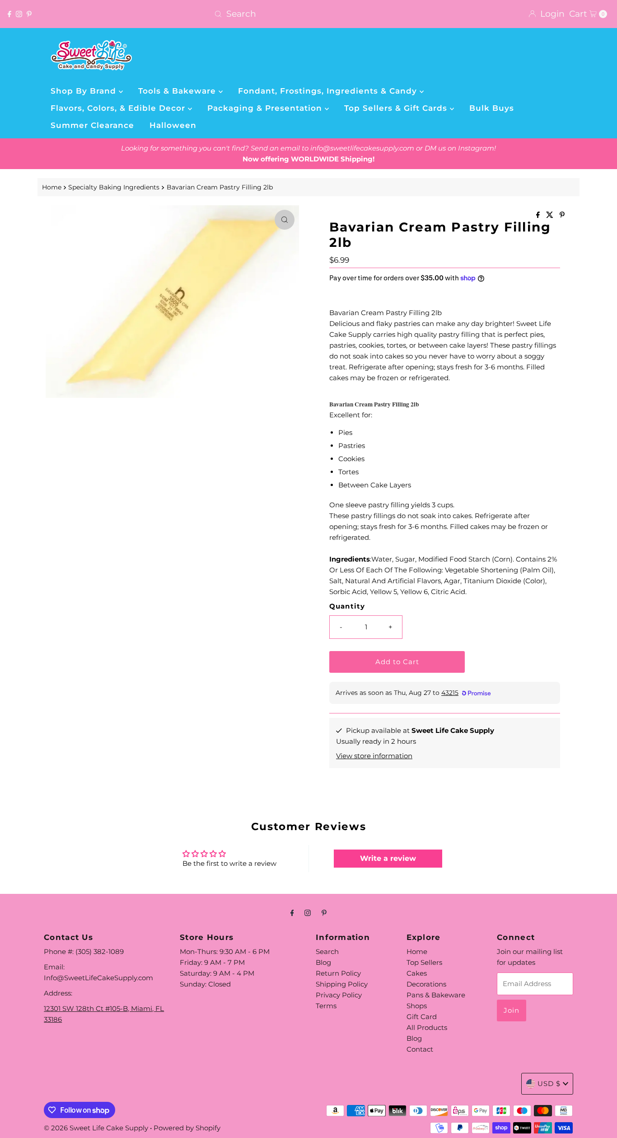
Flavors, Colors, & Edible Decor (119, 108)
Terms (326, 1005)
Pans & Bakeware (436, 995)
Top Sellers (424, 962)
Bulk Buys (491, 108)
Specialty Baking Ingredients (113, 187)
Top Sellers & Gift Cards (397, 108)
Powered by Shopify (187, 1128)
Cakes (417, 973)
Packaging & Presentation (266, 108)
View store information (374, 755)
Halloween (173, 125)
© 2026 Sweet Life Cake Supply (96, 1128)
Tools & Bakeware (178, 90)
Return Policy (338, 973)
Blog (323, 962)
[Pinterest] (29, 14)
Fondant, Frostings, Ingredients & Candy (329, 90)
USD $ (549, 1083)
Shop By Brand (85, 90)
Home (51, 187)
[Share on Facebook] (539, 215)
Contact (420, 1049)
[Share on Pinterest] (562, 215)
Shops (417, 1005)
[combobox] (308, 14)
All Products (427, 1027)
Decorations (426, 984)
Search (327, 951)
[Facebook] (9, 14)
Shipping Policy (342, 984)
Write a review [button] (388, 858)
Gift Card (422, 1016)
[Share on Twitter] (550, 215)
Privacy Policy (339, 995)
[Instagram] (19, 14)
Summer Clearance (92, 125)
